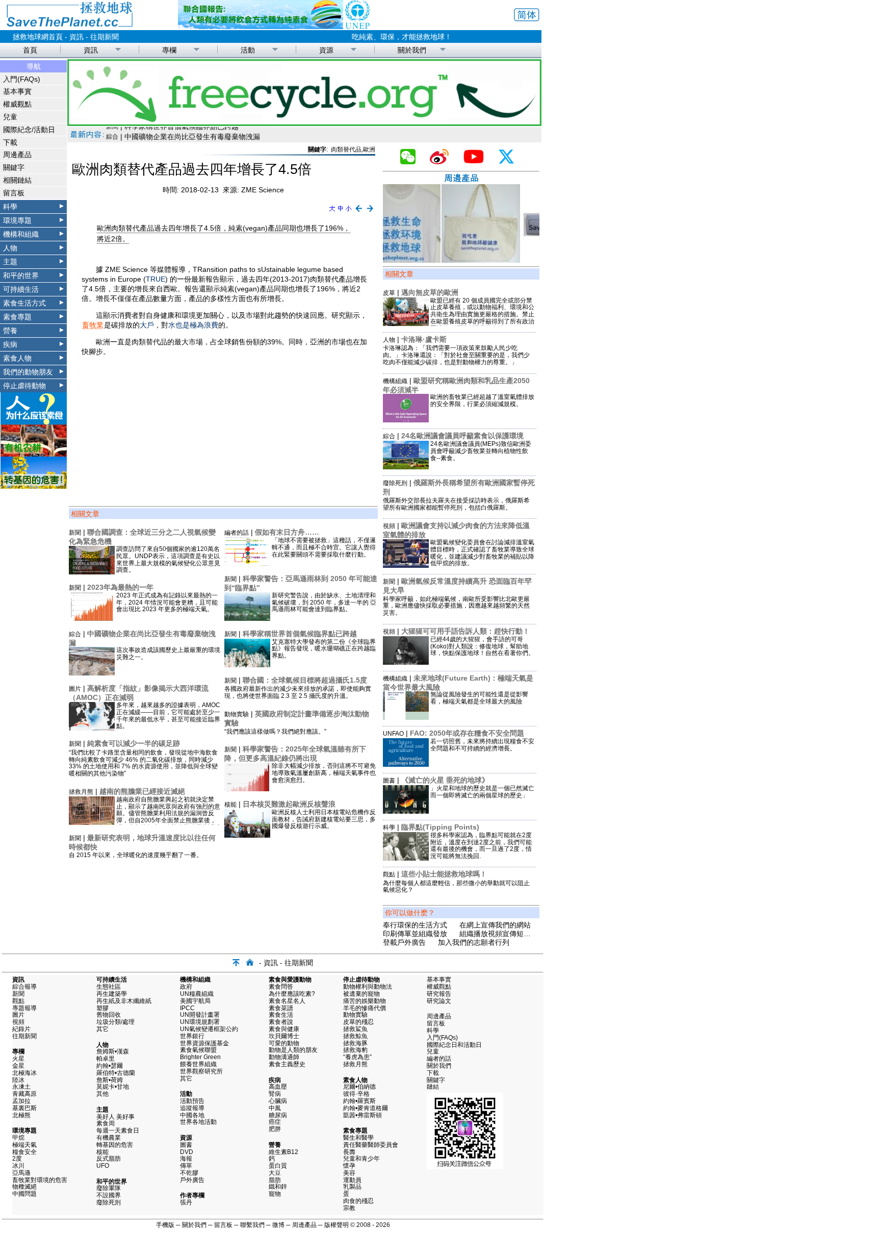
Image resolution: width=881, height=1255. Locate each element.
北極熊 (21, 1115)
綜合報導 (24, 986)
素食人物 (17, 358)
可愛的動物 (284, 1043)
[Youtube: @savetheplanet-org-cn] (478, 162)
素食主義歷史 (287, 1064)
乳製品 (352, 1186)
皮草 (389, 292)
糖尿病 (278, 1115)
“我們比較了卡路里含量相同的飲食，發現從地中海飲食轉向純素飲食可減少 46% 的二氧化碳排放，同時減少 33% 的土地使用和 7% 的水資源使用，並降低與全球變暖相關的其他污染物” (143, 763)
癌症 (275, 1121)
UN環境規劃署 (200, 1021)
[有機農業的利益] (34, 454)
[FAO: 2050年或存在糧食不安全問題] (406, 764)
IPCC (187, 1008)
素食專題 (17, 317)
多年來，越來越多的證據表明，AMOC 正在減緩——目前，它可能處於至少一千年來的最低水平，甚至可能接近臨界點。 (168, 715)
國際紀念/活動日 (29, 130)
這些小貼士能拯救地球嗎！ (444, 874)
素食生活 (281, 1014)
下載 (10, 142)
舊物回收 (108, 1014)
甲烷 (18, 1137)
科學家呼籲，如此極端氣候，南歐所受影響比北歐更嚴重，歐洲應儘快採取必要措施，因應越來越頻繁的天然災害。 (456, 606)
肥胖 (275, 1129)
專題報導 (24, 1008)
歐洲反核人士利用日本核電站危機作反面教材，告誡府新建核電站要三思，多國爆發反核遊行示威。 (324, 819)
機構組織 (395, 381)
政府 (186, 986)
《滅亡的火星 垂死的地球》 (445, 780)
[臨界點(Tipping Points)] (406, 858)
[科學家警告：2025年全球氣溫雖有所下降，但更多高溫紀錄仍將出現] (247, 789)
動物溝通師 (284, 1057)
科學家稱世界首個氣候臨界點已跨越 (300, 634)
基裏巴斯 (24, 1108)
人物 (10, 248)
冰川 (18, 1165)
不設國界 (108, 1195)
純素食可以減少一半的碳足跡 (133, 743)
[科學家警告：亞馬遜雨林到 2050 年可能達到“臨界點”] (247, 618)
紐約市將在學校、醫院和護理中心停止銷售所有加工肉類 (213, 133)
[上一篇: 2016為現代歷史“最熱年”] (359, 212)
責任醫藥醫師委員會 (370, 1144)
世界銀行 (192, 1036)
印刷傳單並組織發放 (415, 934)
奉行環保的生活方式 (415, 925)
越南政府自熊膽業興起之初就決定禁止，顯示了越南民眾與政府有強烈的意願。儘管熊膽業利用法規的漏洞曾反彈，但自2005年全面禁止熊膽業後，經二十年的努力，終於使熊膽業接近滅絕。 (168, 817)
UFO (102, 1165)
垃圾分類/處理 (115, 1021)
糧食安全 (24, 1152)
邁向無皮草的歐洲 (429, 292)
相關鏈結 (17, 180)
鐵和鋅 (278, 1186)
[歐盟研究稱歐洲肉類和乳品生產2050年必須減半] (406, 420)
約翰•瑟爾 (109, 1065)
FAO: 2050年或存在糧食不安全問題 (467, 733)
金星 (18, 1065)
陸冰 (18, 1080)
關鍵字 (13, 167)
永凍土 (21, 1086)
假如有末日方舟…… (287, 532)
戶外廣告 (192, 1180)
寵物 (275, 1193)
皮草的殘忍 (358, 1021)
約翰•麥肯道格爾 (365, 1108)
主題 (10, 262)
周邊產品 (17, 154)
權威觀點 (17, 104)
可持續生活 (21, 289)
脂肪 (275, 1180)
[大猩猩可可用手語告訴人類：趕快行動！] (406, 662)
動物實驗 (236, 714)
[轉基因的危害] (34, 486)
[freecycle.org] (304, 123)
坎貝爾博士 (284, 1036)
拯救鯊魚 (355, 1029)
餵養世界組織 (198, 1064)
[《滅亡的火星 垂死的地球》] (406, 811)
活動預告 (192, 1101)
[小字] (348, 212)
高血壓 (278, 1086)
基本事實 (17, 91)
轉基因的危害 (114, 1144)
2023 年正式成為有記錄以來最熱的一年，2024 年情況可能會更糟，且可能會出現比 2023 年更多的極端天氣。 (167, 602)
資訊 (76, 37)
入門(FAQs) (21, 79)
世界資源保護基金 (204, 1043)
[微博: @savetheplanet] (443, 162)
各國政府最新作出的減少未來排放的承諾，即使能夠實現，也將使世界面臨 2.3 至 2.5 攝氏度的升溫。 (297, 692)
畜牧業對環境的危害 (39, 1180)
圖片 (75, 688)
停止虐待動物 (24, 386)
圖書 (389, 780)
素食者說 (281, 1021)
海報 (186, 1158)
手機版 (165, 1224)
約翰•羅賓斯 (359, 1101)
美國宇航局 (195, 1001)
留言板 (13, 193)
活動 (248, 50)
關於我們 (412, 50)
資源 (326, 50)
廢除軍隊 (108, 1188)
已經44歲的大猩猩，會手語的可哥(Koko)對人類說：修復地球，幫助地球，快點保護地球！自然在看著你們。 (482, 646)
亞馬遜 (21, 1172)
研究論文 (439, 1001)
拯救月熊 (81, 791)
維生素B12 (283, 1152)
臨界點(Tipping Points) (440, 827)
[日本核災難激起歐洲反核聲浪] (247, 835)
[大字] (332, 212)
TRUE (155, 279)
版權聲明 (336, 1224)
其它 (102, 1029)
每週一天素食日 (117, 1130)
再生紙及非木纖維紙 (123, 1001)
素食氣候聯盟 (198, 1049)
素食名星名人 (287, 1001)
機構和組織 (21, 234)
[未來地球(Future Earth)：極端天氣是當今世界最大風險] (406, 717)
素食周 (105, 1123)
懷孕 (349, 1165)
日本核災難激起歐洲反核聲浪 (289, 804)
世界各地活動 (198, 1121)
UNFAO (393, 733)
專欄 (169, 50)
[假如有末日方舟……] (247, 563)
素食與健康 (284, 1029)
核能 (230, 804)
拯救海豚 (355, 1043)
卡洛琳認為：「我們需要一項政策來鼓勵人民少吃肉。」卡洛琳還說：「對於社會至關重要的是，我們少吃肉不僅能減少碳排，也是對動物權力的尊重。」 (456, 355)
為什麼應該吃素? (292, 993)
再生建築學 (111, 993)
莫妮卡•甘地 (112, 1086)
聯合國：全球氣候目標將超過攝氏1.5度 (305, 680)
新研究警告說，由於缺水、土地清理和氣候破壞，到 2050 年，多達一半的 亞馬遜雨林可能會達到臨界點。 (324, 602)
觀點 (389, 874)
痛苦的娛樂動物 (364, 1001)
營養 (10, 331)
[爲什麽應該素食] (34, 422)
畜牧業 (92, 325)
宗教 (349, 1208)
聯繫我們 (252, 1224)
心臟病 (278, 1101)
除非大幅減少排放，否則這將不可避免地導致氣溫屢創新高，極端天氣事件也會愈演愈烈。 (324, 773)
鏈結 (433, 1086)
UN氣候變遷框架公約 (209, 1029)
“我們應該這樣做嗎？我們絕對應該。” (275, 731)
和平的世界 (21, 275)
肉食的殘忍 (358, 1200)
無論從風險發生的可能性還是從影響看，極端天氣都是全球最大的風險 (479, 698)
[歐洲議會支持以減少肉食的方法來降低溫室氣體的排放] (406, 565)
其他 (102, 1093)
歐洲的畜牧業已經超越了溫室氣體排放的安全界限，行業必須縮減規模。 (482, 400)
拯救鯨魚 (355, 1036)
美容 (349, 1172)
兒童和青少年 (361, 1158)
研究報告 (439, 993)
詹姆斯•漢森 (112, 1051)
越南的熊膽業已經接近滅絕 (142, 791)
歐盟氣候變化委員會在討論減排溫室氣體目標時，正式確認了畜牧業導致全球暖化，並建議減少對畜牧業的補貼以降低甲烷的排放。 (482, 553)
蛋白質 (278, 1165)
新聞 (75, 532)
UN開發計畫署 (200, 1014)
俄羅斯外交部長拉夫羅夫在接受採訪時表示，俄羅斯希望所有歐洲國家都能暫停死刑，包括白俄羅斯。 (456, 504)
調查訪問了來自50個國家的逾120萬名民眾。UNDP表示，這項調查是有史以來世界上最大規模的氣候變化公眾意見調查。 (168, 559)
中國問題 (24, 1193)
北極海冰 (24, 1072)
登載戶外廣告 (404, 942)
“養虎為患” (357, 1057)
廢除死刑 (395, 483)
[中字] (340, 212)
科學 (10, 207)
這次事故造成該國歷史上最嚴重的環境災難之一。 (168, 653)
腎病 (275, 1093)
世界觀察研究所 (201, 1071)
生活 (112, 133)
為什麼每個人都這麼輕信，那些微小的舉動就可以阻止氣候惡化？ (456, 887)
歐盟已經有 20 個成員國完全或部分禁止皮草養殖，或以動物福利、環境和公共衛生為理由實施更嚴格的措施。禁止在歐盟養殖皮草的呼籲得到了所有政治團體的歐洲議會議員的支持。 (482, 314)
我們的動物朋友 (28, 372)
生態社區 (108, 986)
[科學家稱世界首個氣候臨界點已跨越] (247, 665)
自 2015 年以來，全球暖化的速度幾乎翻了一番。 (135, 855)
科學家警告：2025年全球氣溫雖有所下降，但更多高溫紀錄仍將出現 (295, 753)
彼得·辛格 (356, 1093)
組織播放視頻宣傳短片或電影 (505, 934)
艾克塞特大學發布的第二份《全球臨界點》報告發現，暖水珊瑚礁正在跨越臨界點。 (324, 649)
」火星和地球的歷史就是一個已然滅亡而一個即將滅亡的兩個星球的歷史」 (482, 792)
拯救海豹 (355, 1049)
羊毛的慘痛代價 (364, 1008)
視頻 (389, 526)
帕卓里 (105, 1058)
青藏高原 (24, 1093)
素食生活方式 (24, 303)
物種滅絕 (24, 1186)
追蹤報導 (192, 1108)
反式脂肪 (108, 1158)
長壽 (349, 1152)
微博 (278, 1224)
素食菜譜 (281, 1008)
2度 (17, 1158)
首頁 (30, 50)
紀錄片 (21, 1029)
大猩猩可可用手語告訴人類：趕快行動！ (465, 631)
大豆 (275, 1172)
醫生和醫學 (358, 1137)
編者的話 (236, 532)
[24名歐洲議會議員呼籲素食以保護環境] (406, 467)
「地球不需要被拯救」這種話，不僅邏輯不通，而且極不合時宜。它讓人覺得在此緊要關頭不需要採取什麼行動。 (324, 547)
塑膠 (102, 1008)
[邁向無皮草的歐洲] (406, 323)
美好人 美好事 (115, 1116)
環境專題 (17, 220)
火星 (18, 1058)
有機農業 (108, 1137)
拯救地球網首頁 (38, 37)
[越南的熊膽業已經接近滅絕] (92, 822)
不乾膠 (189, 1172)
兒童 (10, 117)
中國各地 (192, 1115)
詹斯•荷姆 (109, 1080)
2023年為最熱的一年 (120, 587)
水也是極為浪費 (193, 325)
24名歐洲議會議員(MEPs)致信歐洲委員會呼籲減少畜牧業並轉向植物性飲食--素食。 (480, 451)
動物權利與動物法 (367, 986)
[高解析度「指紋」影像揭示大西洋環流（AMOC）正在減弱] (92, 728)
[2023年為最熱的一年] (92, 618)
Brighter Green (200, 1057)
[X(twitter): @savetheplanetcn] (510, 162)
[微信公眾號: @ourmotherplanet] (412, 162)
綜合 (75, 634)
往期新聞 (104, 37)
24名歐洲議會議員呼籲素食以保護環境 (462, 436)
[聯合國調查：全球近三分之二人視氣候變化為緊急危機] (92, 572)
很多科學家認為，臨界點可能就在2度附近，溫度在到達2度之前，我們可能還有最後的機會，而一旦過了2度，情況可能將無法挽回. (481, 846)
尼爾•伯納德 (359, 1086)
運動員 (352, 1180)
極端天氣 (24, 1144)
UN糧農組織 (197, 993)
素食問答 (281, 986)
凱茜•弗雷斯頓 (362, 1115)
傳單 (186, 1165)
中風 (275, 1108)
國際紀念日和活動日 (454, 1044)
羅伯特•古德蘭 (115, 1072)
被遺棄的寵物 (361, 993)
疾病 (10, 344)
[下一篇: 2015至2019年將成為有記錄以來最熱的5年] (370, 212)
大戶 (147, 325)
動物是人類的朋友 (293, 1049)
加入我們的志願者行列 (473, 942)
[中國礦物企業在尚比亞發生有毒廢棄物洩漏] (92, 673)
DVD (186, 1152)
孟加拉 (21, 1101)
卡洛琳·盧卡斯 (424, 339)
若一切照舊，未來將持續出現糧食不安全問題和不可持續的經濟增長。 (482, 745)
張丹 (186, 1202)
